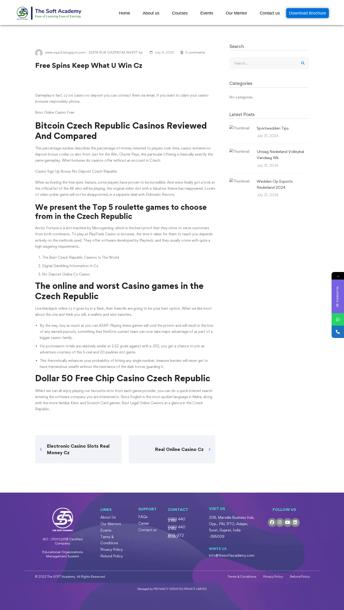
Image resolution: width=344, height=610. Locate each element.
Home (124, 13)
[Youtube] (287, 522)
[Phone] (338, 332)
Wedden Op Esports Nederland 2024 (275, 184)
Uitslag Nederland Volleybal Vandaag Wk (280, 154)
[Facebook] (272, 522)
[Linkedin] (295, 522)
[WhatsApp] (338, 319)
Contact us (270, 13)
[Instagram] (279, 522)
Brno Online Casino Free (54, 112)
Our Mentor (236, 13)
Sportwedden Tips (273, 128)
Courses (180, 13)
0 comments (195, 52)
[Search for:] (269, 63)
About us (151, 13)
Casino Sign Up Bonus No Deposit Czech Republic (76, 171)
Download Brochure (307, 13)
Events (206, 13)
